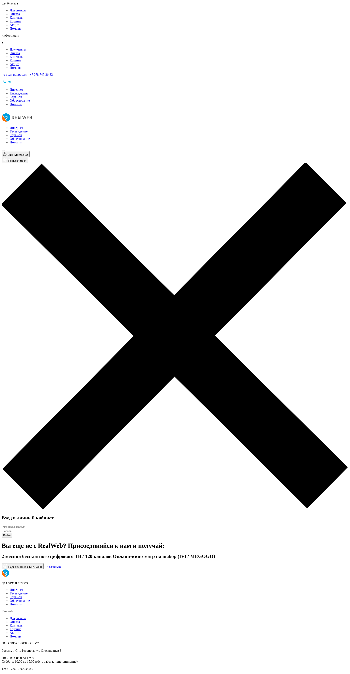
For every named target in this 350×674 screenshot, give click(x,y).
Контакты (16, 17)
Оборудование (20, 100)
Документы (18, 10)
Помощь (15, 28)
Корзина (15, 21)
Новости (16, 104)
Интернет (16, 89)
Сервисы (16, 97)
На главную (52, 566)
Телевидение (19, 93)
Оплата (15, 14)
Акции (14, 25)
